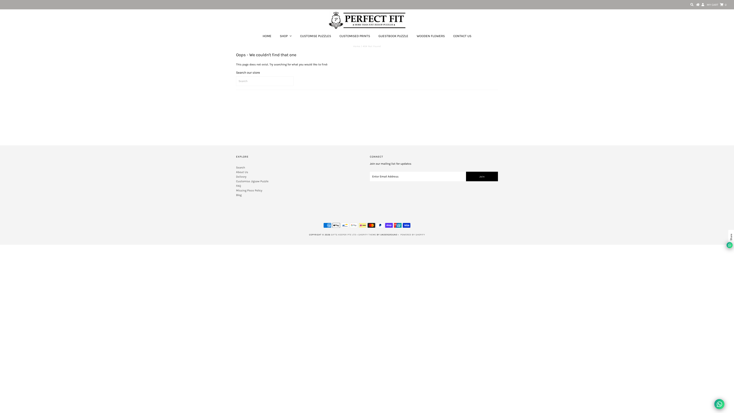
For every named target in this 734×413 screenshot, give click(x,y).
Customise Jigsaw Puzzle (252, 181)
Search (240, 167)
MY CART (717, 5)
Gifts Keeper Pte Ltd (343, 234)
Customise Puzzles (315, 36)
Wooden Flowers (431, 36)
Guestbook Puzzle (393, 36)
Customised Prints (354, 36)
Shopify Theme (367, 234)
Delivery (241, 176)
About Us (242, 172)
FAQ (238, 186)
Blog (239, 195)
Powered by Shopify (412, 234)
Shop (284, 36)
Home (267, 36)
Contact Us (462, 36)
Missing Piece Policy (249, 190)
